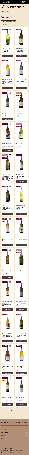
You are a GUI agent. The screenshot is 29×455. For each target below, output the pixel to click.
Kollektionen (8, 418)
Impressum (3, 450)
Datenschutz (12, 450)
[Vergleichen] (10, 29)
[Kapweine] (14, 6)
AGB (8, 450)
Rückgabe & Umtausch (15, 452)
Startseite (3, 418)
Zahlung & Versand (5, 452)
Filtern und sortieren (10, 21)
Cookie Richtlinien (20, 450)
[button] (23, 6)
